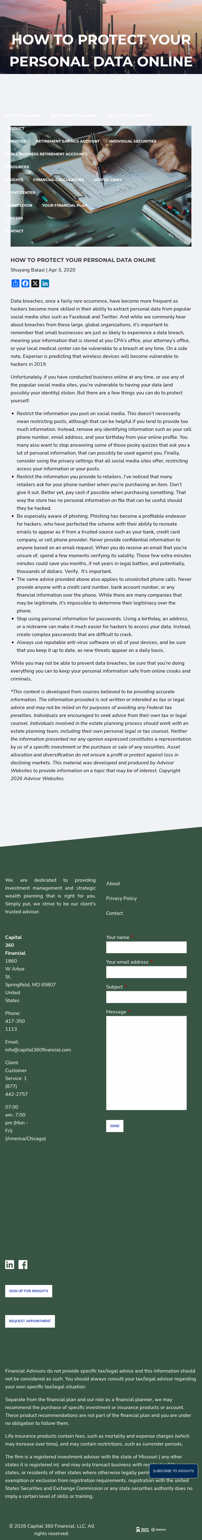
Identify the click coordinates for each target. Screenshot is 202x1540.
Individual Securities (132, 141)
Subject (138, 987)
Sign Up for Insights (28, 1291)
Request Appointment (30, 1321)
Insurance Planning (129, 115)
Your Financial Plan (64, 205)
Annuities (15, 141)
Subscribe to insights (173, 1471)
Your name (141, 937)
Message (140, 1011)
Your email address (146, 962)
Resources (17, 167)
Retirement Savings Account (68, 141)
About (113, 883)
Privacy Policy (121, 898)
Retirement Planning (73, 115)
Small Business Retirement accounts (46, 154)
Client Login (18, 205)
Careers (14, 218)
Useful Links (108, 179)
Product (14, 128)
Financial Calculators (58, 179)
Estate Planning (23, 115)
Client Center (20, 192)
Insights (14, 179)
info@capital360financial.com (38, 1049)
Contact (14, 231)
